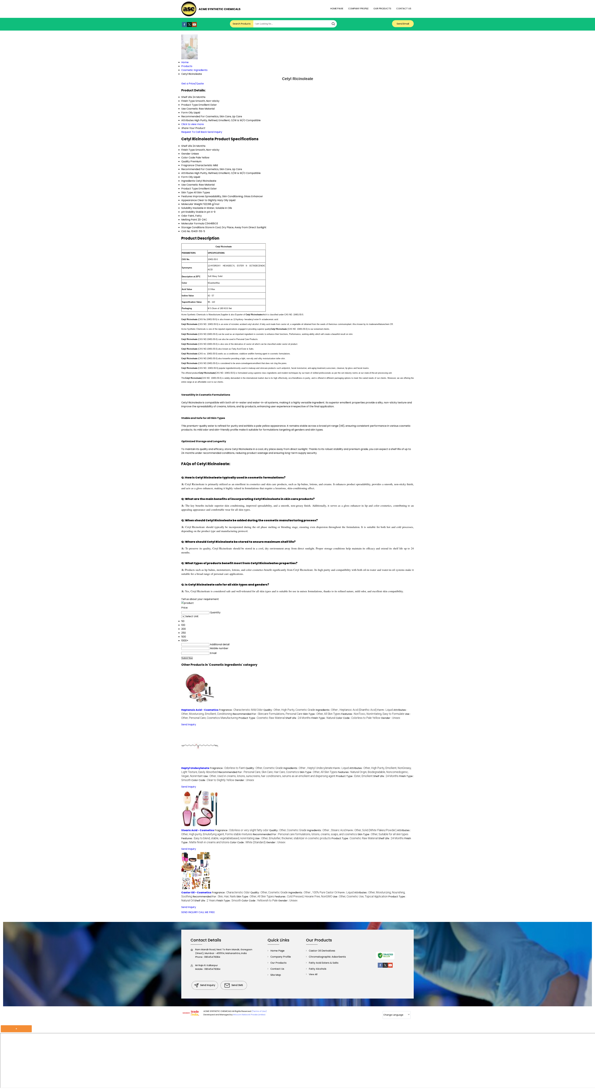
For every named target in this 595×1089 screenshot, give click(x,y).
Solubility (186, 208)
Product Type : (261, 718)
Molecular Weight (192, 204)
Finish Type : (323, 718)
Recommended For (193, 169)
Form (184, 177)
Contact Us (403, 8)
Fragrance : (241, 710)
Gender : (390, 718)
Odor (184, 216)
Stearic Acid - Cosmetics (197, 830)
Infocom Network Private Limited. (249, 1014)
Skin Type (187, 192)
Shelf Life (186, 146)
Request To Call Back (194, 132)
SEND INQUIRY (189, 912)
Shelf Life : (298, 718)
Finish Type (188, 150)
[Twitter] (189, 26)
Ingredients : (346, 710)
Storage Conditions (193, 227)
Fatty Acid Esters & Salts (323, 963)
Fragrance (187, 165)
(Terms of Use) (259, 1011)
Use (183, 184)
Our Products (382, 8)
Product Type (189, 188)
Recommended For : (267, 714)
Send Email (403, 23)
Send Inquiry (214, 132)
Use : (269, 776)
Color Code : (358, 718)
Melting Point (189, 219)
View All (313, 974)
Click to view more (192, 124)
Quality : (289, 710)
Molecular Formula (192, 223)
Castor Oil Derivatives (322, 950)
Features (186, 196)
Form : (385, 710)
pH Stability (188, 212)
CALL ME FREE (206, 912)
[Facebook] (184, 26)
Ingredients (188, 181)
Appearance (189, 200)
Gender (186, 153)
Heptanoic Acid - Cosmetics (199, 710)
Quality (185, 161)
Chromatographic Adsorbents (327, 957)
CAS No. (186, 231)
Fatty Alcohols (317, 969)
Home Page (336, 8)
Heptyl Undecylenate (195, 768)
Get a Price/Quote (192, 83)
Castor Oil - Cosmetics (196, 892)
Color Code (188, 157)
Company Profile (358, 8)
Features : (372, 714)
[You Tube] (194, 26)
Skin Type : (322, 714)
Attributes (187, 173)
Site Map (275, 975)
